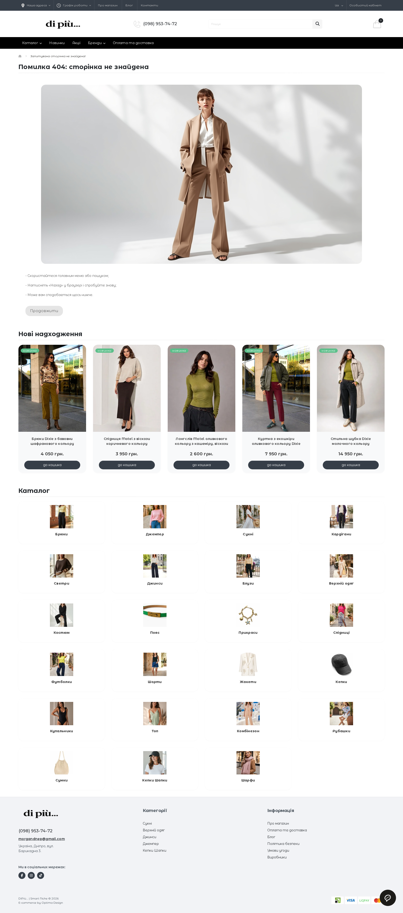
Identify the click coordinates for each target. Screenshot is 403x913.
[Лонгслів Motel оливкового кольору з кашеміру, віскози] (201, 388)
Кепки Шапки (154, 850)
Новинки (57, 43)
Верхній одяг (154, 830)
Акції (76, 43)
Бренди (95, 43)
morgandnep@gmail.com (41, 839)
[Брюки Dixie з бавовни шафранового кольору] (52, 388)
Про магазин (108, 5)
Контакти (149, 5)
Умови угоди (278, 850)
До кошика (52, 465)
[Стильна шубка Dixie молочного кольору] (351, 388)
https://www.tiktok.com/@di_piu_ (40, 875)
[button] (74, 5)
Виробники (277, 857)
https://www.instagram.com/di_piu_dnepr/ (31, 875)
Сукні (147, 823)
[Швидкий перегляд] (79, 358)
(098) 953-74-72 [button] (35, 830)
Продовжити (44, 311)
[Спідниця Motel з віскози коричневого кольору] (127, 388)
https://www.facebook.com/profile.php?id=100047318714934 (21, 875)
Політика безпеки (283, 844)
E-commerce (27, 902)
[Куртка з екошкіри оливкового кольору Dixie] (276, 388)
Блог (129, 5)
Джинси (149, 837)
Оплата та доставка (133, 43)
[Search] (317, 24)
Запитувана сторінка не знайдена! (58, 56)
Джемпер (151, 844)
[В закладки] (78, 351)
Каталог (30, 43)
